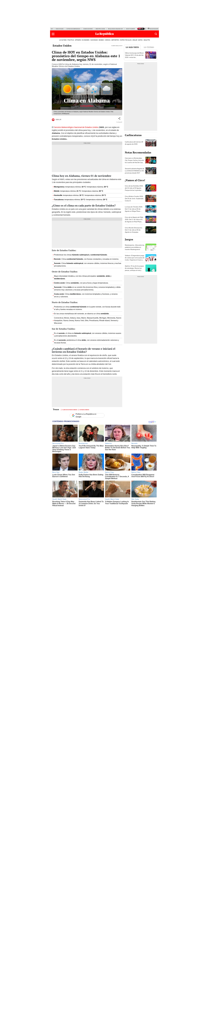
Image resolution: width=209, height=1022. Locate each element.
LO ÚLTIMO (63, 40)
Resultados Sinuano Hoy (115, 28)
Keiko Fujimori (130, 28)
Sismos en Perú (88, 28)
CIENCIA (107, 40)
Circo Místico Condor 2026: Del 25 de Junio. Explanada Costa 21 (134, 198)
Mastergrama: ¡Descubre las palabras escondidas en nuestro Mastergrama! (134, 247)
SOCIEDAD (94, 40)
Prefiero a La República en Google (86, 415)
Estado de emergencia (73, 28)
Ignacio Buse (60, 28)
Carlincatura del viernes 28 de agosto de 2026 (134, 143)
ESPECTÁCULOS (126, 40)
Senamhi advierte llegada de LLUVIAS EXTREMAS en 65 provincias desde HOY (134, 171)
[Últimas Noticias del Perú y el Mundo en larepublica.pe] (104, 34)
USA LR (58, 119)
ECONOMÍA (85, 40)
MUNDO (101, 40)
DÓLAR (134, 40)
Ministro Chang (100, 28)
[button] (53, 34)
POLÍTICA (70, 40)
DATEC (140, 40)
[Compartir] (119, 118)
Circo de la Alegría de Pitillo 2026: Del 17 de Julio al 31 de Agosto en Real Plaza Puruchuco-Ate (134, 220)
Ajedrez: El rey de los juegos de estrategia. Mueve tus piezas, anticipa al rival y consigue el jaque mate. (134, 269)
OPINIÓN (78, 40)
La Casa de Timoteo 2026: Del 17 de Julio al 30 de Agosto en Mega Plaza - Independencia (134, 210)
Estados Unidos (62, 45)
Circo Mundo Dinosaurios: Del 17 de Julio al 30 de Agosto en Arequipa (133, 230)
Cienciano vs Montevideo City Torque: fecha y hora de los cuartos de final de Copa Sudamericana (134, 161)
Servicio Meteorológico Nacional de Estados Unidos (76, 127)
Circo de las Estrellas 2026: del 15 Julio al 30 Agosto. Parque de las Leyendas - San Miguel (134, 189)
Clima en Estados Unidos (69, 409)
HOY (52, 28)
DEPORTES (115, 40)
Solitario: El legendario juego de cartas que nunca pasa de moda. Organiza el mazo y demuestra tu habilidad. (134, 259)
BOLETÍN (147, 40)
